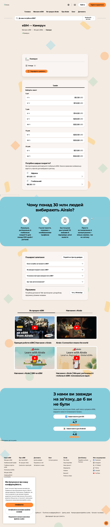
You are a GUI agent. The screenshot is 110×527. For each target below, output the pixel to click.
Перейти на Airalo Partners (83, 461)
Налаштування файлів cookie (80, 512)
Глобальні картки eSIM (9, 466)
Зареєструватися (97, 5)
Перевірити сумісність (37, 71)
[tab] (55, 86)
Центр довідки (38, 460)
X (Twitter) (98, 465)
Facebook (98, 460)
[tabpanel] (55, 123)
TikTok (97, 468)
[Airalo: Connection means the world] (77, 327)
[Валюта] (75, 5)
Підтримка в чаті (38, 462)
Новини (65, 470)
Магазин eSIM (38, 12)
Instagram (98, 462)
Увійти (82, 5)
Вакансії (65, 473)
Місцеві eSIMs (38, 30)
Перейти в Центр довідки (72, 257)
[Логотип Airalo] (9, 5)
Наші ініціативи (67, 462)
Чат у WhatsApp (77, 292)
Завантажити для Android (76, 429)
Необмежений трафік (10, 462)
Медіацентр (66, 468)
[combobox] (55, 18)
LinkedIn (97, 470)
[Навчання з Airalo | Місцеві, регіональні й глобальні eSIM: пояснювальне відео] (77, 358)
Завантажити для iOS (76, 416)
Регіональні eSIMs (9, 470)
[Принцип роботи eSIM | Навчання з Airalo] (35, 327)
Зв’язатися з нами (39, 465)
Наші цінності (67, 465)
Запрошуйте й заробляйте (8, 476)
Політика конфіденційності (52, 512)
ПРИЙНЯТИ (19, 505)
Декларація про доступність (55, 516)
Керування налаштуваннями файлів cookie (19, 518)
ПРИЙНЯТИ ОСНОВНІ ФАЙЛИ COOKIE (19, 511)
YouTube (97, 473)
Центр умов (66, 512)
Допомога (82, 12)
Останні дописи (53, 460)
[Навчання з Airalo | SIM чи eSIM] (35, 358)
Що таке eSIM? (23, 460)
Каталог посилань (98, 512)
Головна (27, 12)
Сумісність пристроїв (25, 465)
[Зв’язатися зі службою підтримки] (106, 523)
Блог (73, 12)
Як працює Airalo (52, 12)
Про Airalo (65, 12)
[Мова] (68, 5)
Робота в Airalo (67, 475)
